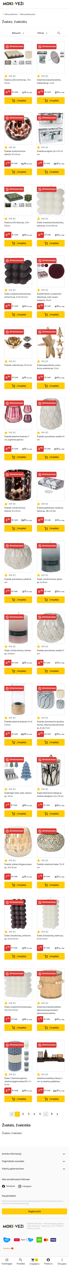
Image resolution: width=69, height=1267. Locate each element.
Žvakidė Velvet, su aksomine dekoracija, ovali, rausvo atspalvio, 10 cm (49, 297)
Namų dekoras (11, 14)
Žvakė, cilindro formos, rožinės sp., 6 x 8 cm (17, 652)
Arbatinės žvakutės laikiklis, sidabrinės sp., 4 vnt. (49, 81)
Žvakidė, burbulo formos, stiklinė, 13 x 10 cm (15, 153)
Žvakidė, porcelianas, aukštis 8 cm (17, 581)
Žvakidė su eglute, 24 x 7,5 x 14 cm (50, 153)
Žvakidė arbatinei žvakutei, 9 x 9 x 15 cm (18, 723)
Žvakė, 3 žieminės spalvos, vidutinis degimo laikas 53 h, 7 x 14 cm (17, 1081)
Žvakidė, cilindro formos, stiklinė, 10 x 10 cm (15, 509)
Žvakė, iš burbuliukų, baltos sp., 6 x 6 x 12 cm (50, 937)
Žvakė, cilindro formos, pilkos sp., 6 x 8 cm (49, 581)
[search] (59, 33)
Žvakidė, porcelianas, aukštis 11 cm (50, 652)
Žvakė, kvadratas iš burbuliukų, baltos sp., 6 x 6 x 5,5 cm (50, 224)
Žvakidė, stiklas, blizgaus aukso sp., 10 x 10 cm (18, 866)
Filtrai (41, 32)
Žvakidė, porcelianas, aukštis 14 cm (51, 438)
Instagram (26, 1186)
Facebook (10, 1186)
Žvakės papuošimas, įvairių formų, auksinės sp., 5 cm (48, 367)
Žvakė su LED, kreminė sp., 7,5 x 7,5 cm (17, 81)
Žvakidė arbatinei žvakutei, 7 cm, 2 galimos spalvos (16, 438)
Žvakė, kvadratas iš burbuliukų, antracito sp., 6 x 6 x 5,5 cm (17, 295)
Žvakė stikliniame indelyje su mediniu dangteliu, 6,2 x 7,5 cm (50, 794)
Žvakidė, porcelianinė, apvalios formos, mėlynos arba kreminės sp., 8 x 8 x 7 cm (50, 724)
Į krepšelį (21, 100)
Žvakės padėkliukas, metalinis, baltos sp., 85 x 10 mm (50, 509)
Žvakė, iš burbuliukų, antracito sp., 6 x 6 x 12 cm (17, 937)
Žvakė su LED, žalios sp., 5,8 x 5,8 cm (16, 224)
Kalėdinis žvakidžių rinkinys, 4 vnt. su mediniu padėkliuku (49, 1080)
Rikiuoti (16, 32)
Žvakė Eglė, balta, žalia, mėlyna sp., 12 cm (17, 794)
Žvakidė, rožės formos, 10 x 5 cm (18, 365)
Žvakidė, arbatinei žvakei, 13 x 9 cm (50, 866)
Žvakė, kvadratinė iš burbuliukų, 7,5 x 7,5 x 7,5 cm (18, 1008)
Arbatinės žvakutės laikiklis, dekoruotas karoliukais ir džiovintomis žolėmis (49, 1010)
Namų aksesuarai (27, 14)
